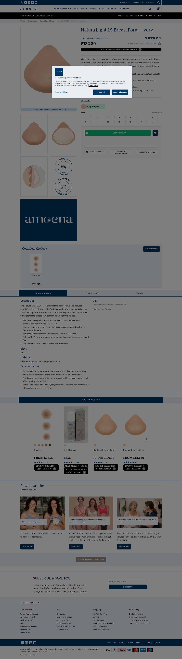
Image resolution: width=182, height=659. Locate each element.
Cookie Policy (93, 85)
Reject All (101, 92)
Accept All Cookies (120, 92)
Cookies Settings (61, 92)
